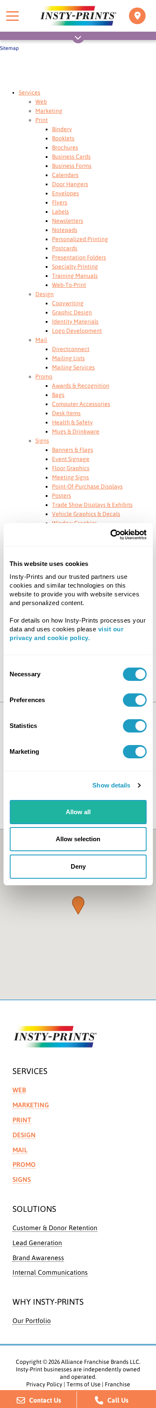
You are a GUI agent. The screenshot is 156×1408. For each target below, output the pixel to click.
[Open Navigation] (78, 39)
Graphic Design (72, 312)
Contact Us (45, 1400)
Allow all (78, 811)
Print (41, 120)
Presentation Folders (79, 257)
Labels (60, 211)
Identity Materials (75, 321)
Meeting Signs (70, 477)
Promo (43, 376)
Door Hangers (70, 184)
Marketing (48, 110)
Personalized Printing (80, 239)
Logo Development (77, 330)
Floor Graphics (70, 468)
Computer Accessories (81, 404)
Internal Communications (50, 1272)
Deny (78, 866)
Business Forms (72, 165)
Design (44, 294)
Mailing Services (73, 367)
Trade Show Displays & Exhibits (92, 504)
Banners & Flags (72, 449)
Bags (58, 394)
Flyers (59, 202)
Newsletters (67, 220)
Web (41, 101)
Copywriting (68, 303)
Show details (111, 785)
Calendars (65, 175)
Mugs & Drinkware (75, 431)
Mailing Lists (68, 358)
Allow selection (78, 838)
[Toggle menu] (12, 16)
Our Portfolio (31, 1320)
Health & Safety (72, 422)
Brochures (65, 147)
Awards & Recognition (80, 385)
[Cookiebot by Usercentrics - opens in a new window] (111, 534)
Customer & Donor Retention (54, 1227)
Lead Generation (37, 1242)
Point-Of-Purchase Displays (87, 486)
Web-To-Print (69, 285)
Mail (41, 339)
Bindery (62, 129)
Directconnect (70, 349)
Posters (61, 495)
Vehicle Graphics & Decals (86, 514)
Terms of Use (84, 1384)
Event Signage (70, 459)
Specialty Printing (75, 266)
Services (29, 92)
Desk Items (66, 413)
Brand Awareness (38, 1257)
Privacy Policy (44, 1384)
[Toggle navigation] (137, 15)
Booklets (63, 138)
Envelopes (65, 193)
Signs (42, 440)
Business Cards (71, 156)
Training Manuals (75, 275)
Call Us (118, 1400)
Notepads (64, 230)
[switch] (134, 700)
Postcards (64, 248)
